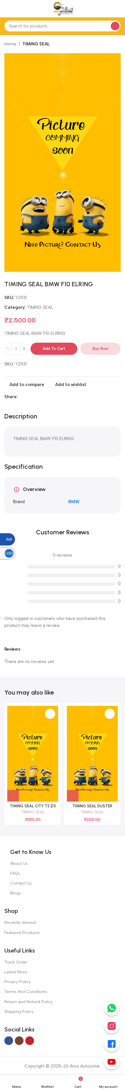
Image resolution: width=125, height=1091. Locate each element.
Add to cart (54, 348)
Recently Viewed (20, 922)
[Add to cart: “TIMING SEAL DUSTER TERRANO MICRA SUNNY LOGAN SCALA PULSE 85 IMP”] (72, 796)
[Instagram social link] (19, 1040)
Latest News (15, 972)
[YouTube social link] (29, 1040)
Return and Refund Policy (28, 1001)
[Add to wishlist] (50, 714)
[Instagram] (111, 1025)
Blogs (15, 893)
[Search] (115, 26)
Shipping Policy (18, 1011)
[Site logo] (62, 8)
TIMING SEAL (36, 44)
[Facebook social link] (21, 396)
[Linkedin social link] (27, 396)
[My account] (118, 8)
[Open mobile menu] (6, 8)
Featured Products (22, 932)
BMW (73, 501)
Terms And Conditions (25, 991)
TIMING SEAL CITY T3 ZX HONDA (33, 808)
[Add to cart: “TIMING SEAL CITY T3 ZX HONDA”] (13, 796)
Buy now (100, 348)
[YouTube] (111, 1061)
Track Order (15, 962)
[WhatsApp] (111, 1008)
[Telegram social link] (41, 396)
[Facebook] (111, 1043)
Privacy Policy (17, 981)
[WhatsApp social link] (34, 396)
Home (10, 44)
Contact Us (21, 883)
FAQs (15, 873)
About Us (19, 863)
